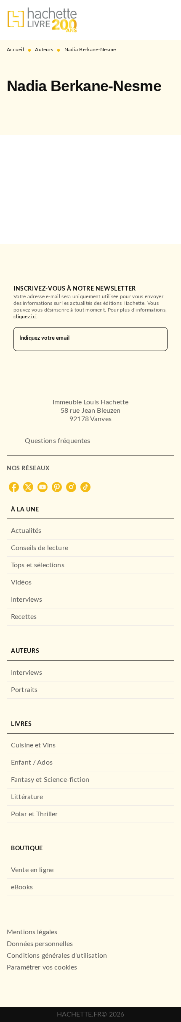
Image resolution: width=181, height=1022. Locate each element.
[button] (20, 110)
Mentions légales (32, 932)
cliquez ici (25, 316)
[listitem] (14, 487)
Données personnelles (40, 944)
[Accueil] (42, 20)
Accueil (15, 49)
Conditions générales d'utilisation (57, 955)
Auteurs (44, 49)
